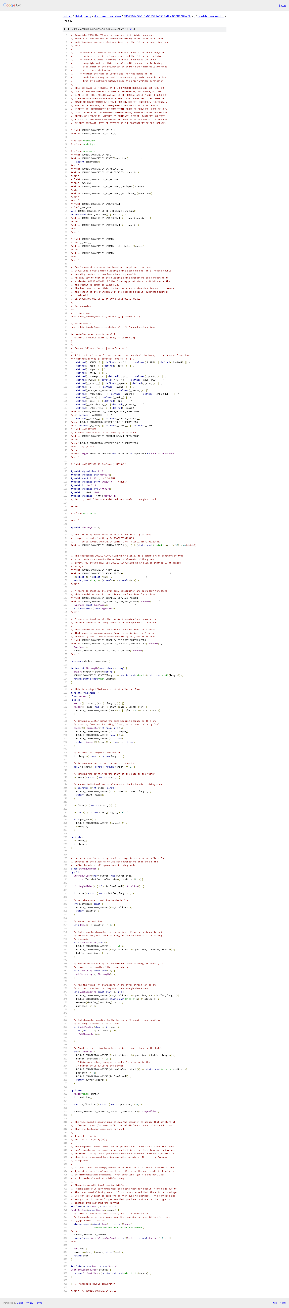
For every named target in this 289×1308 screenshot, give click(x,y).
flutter (67, 16)
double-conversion (107, 16)
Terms (38, 1302)
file (131, 29)
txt (275, 1302)
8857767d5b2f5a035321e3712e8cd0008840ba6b (157, 16)
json (283, 1302)
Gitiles (20, 1302)
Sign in (282, 5)
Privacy (29, 1302)
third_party (83, 16)
